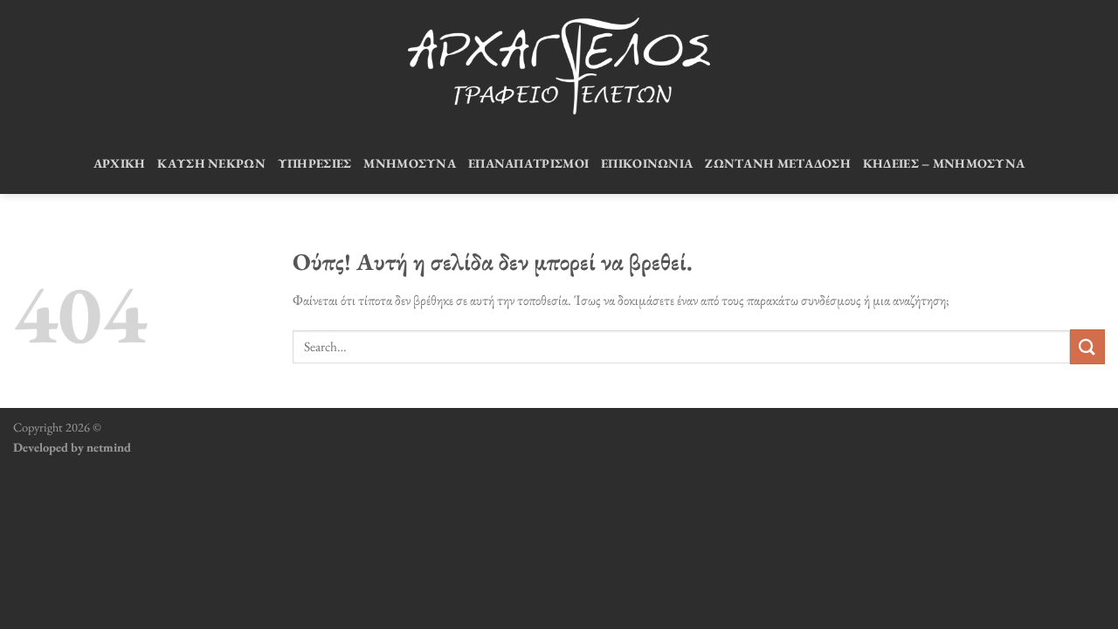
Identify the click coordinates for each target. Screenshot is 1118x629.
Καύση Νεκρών (211, 163)
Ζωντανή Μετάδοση (778, 163)
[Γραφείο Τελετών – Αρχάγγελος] (559, 66)
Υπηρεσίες (315, 163)
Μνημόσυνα (409, 163)
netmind (108, 447)
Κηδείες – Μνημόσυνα (944, 163)
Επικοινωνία (647, 163)
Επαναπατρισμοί (528, 163)
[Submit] (1087, 346)
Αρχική (119, 163)
